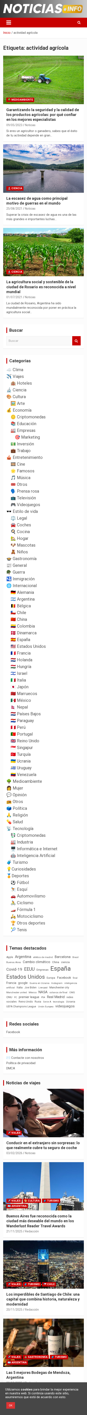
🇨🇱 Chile (18, 612)
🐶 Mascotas (23, 545)
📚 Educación (23, 423)
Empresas (43, 969)
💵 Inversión (22, 443)
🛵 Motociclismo (27, 916)
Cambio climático (36, 962)
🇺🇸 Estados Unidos (28, 646)
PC (15, 997)
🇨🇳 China (19, 619)
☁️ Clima (14, 369)
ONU (9, 997)
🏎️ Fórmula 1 (23, 909)
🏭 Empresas (23, 430)
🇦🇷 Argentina (23, 599)
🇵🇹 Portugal (22, 734)
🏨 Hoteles (21, 383)
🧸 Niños (19, 551)
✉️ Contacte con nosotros (25, 1058)
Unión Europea (45, 1006)
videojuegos (65, 1006)
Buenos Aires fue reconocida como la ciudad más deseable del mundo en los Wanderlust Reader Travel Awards (40, 1221)
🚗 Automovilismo (28, 896)
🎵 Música (20, 477)
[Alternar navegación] (8, 22)
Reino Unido (26, 1001)
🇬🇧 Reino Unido (25, 740)
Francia (11, 983)
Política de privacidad (20, 1063)
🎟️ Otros (19, 484)
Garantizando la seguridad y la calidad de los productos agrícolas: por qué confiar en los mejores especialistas (42, 115)
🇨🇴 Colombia (23, 626)
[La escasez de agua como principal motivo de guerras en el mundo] (43, 168)
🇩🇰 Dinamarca (24, 632)
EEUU (29, 969)
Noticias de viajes (23, 1082)
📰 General (16, 565)
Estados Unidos (25, 977)
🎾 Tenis (19, 929)
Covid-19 (14, 969)
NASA (43, 992)
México (33, 992)
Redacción (32, 1231)
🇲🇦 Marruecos (24, 693)
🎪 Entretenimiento (24, 457)
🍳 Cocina (20, 531)
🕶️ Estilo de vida (22, 511)
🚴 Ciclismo (22, 902)
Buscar (76, 341)
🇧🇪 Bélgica (21, 605)
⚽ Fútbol (20, 882)
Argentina (23, 956)
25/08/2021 (14, 208)
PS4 (43, 997)
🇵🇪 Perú (18, 727)
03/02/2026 (14, 1153)
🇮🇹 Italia (18, 680)
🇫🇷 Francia (21, 653)
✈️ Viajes (15, 376)
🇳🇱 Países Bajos (26, 713)
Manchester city (59, 987)
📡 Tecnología (19, 828)
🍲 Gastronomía (21, 558)
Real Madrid (56, 997)
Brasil (75, 957)
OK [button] (10, 1405)
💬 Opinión (16, 794)
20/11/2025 (14, 1309)
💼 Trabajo (21, 450)
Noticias (30, 125)
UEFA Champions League (21, 1006)
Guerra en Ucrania (39, 983)
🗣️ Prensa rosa (25, 491)
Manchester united (16, 992)
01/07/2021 (14, 297)
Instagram (57, 983)
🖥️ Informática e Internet (34, 848)
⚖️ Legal (19, 518)
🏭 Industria (22, 842)
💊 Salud (14, 821)
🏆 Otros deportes (28, 923)
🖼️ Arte (18, 403)
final (75, 977)
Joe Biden (30, 987)
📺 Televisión (23, 497)
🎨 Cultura (16, 396)
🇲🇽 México (21, 700)
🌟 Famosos (22, 470)
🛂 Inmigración (20, 578)
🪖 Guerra (15, 572)
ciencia (65, 962)
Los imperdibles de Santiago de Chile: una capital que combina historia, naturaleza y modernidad (43, 1299)
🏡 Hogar (20, 538)
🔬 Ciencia (15, 188)
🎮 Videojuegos (25, 504)
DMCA (10, 1068)
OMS (72, 992)
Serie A (47, 1001)
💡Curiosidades (21, 869)
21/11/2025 (14, 1231)
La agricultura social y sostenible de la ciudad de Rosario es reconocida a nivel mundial (41, 287)
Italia (20, 987)
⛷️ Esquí (19, 889)
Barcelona (63, 957)
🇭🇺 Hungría (21, 666)
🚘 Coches (21, 524)
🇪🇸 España (20, 639)
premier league (29, 997)
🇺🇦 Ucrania (21, 761)
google (23, 983)
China (55, 962)
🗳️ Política (16, 808)
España (60, 968)
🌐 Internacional (21, 585)
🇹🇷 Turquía (21, 754)
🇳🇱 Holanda (21, 659)
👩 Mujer (14, 788)
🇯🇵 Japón (20, 686)
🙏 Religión (17, 815)
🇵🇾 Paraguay (22, 720)
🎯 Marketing (27, 437)
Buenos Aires (13, 962)
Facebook (64, 978)
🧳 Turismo (17, 862)
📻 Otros (14, 801)
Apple (9, 957)
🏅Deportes (17, 875)
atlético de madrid (43, 957)
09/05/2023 (14, 125)
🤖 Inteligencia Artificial (33, 855)
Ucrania (70, 1001)
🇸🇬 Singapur (22, 747)
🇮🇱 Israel (19, 673)
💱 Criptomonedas (28, 835)
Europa (51, 977)
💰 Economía (18, 410)
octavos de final (58, 992)
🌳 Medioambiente (20, 99)
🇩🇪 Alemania (22, 592)
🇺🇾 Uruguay (21, 767)
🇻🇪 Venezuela (23, 774)
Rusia (38, 1001)
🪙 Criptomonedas (28, 416)
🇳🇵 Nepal (19, 707)
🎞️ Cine (18, 464)
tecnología (58, 1001)
